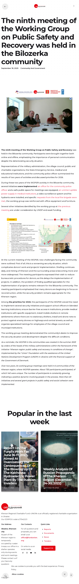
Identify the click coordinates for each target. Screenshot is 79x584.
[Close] (65, 574)
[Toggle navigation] (74, 6)
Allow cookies (18, 574)
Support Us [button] (48, 548)
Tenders (47, 541)
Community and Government (32, 68)
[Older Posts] (71, 575)
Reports (47, 529)
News (46, 537)
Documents (49, 533)
